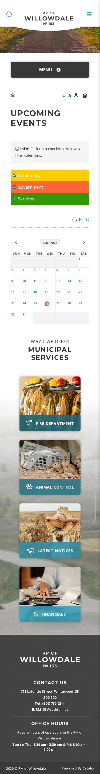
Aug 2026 (50, 243)
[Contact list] (10, 14)
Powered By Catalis (78, 768)
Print (84, 219)
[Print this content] (85, 95)
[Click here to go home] (13, 95)
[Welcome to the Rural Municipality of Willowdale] (50, 660)
